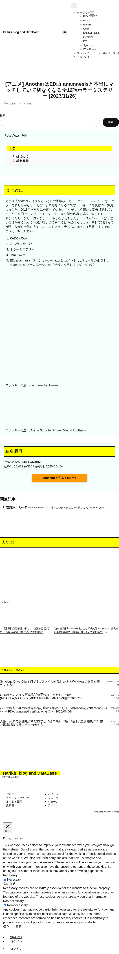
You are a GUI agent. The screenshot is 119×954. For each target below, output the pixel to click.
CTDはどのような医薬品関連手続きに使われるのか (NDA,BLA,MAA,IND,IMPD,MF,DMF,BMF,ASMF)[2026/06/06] (41, 696)
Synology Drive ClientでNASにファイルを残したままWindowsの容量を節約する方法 (50, 683)
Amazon (55, 260)
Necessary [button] (10, 875)
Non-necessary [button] (13, 901)
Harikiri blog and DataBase (20, 32)
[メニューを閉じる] (74, 5)
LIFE (29, 103)
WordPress (113, 811)
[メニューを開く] (65, 32)
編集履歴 (22, 160)
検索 (2, 115)
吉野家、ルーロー (18, 507)
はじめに (22, 156)
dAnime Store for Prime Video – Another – (57, 430)
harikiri (12, 103)
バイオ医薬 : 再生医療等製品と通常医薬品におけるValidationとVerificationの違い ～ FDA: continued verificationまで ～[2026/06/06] (54, 709)
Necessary (14, 879)
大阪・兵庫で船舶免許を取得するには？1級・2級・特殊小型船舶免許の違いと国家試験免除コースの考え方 (52, 722)
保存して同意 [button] (12, 926)
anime (5, 602)
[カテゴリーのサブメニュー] (92, 13)
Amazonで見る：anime (59, 478)
